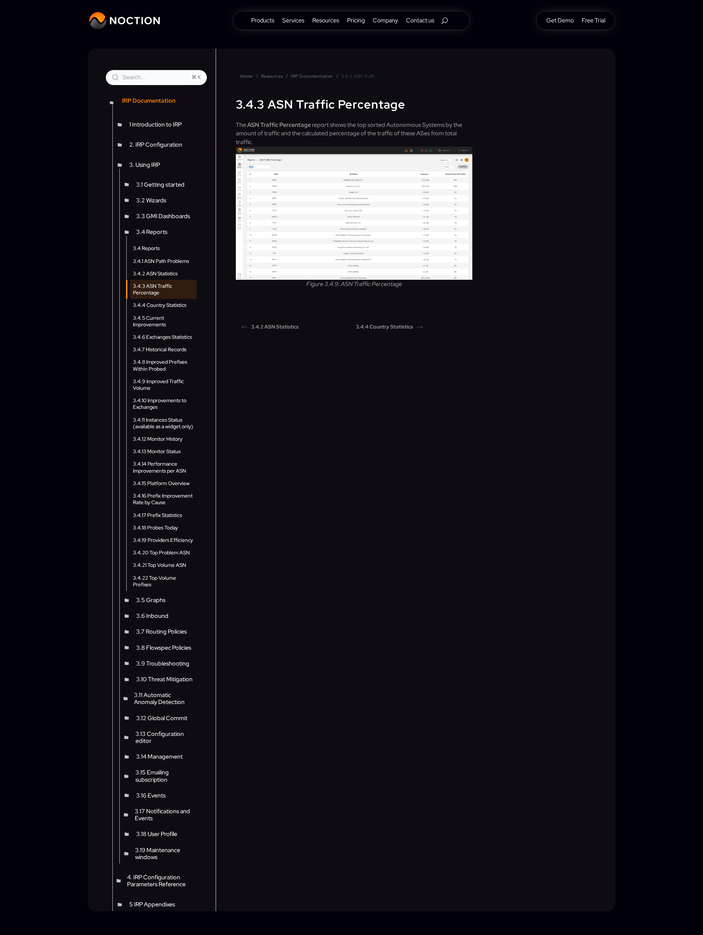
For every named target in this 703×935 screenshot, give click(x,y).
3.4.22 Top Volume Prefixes (154, 581)
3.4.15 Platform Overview (161, 483)
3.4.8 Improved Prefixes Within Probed (160, 365)
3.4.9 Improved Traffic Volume (158, 384)
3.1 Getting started (160, 184)
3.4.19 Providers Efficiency (163, 540)
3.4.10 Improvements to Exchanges (159, 403)
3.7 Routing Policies (161, 631)
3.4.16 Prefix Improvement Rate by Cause (163, 499)
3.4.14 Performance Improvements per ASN (159, 467)
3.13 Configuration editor (159, 737)
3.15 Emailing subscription (152, 776)
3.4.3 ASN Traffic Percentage (152, 289)
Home (246, 76)
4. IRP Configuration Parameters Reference (156, 880)
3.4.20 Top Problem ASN (161, 552)
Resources (325, 21)
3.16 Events (150, 795)
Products (262, 21)
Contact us (420, 21)
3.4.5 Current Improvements (149, 321)
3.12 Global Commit (161, 718)
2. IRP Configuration (155, 144)
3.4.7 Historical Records (159, 349)
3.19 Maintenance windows (157, 853)
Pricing (356, 21)
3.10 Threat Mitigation (164, 679)
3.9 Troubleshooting (162, 663)
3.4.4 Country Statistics (159, 305)
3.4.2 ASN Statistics (155, 273)
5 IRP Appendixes (152, 904)
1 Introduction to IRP (155, 124)
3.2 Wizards (151, 200)
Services (293, 21)
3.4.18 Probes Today (155, 527)
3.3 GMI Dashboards (163, 216)
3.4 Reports (151, 232)
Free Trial (593, 21)
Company (385, 21)
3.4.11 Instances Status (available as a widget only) (163, 423)
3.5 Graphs (150, 600)
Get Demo (560, 21)
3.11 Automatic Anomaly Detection (159, 698)
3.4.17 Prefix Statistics (157, 515)
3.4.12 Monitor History (157, 439)
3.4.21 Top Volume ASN (159, 565)
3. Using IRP (144, 165)
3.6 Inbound (152, 616)
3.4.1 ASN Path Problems (161, 261)
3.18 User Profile (156, 834)
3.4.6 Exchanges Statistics (162, 337)
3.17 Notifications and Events (162, 814)
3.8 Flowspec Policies (163, 648)
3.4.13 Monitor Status (157, 451)
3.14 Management (159, 756)
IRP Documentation (312, 76)
